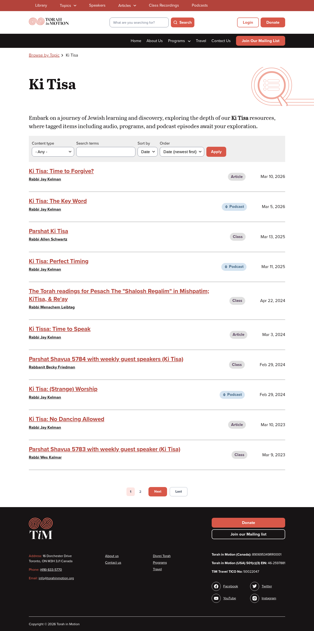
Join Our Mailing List (260, 40)
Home (136, 40)
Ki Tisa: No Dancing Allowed (66, 419)
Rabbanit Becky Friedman (52, 367)
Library (41, 5)
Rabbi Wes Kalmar (45, 457)
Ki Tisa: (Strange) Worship (63, 389)
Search (185, 22)
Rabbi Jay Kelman (45, 179)
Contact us (113, 563)
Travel (201, 40)
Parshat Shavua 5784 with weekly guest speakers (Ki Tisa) (106, 359)
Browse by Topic (44, 55)
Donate (272, 22)
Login (248, 22)
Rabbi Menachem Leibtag (52, 307)
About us (112, 556)
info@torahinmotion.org (56, 578)
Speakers (97, 5)
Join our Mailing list (248, 534)
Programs (177, 40)
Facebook (230, 586)
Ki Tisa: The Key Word (58, 201)
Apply (216, 151)
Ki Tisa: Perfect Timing (58, 261)
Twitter (267, 586)
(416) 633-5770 (51, 570)
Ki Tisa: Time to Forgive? (61, 171)
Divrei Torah (162, 556)
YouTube (229, 598)
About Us (155, 40)
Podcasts (200, 5)
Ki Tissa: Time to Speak (60, 329)
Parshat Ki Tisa (48, 231)
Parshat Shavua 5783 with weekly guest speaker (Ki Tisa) (104, 449)
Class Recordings (164, 5)
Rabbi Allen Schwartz (48, 239)
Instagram (269, 598)
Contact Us (221, 40)
